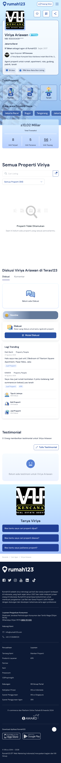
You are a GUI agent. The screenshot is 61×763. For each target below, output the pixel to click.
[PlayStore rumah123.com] (32, 736)
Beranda (5, 557)
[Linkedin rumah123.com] (27, 580)
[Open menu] (57, 4)
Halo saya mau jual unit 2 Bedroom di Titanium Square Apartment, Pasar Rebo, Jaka (29, 360)
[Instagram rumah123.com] (15, 580)
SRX (31, 700)
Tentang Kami (7, 653)
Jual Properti (11, 366)
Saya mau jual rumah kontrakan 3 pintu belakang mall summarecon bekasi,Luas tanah (29, 381)
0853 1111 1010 (26, 620)
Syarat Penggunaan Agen (12, 700)
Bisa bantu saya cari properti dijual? (21, 528)
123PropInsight (8, 678)
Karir (4, 668)
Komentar (19, 276)
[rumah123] (30, 569)
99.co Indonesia (36, 690)
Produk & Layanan (9, 658)
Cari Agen (14, 557)
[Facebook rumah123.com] (4, 580)
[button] (37, 13)
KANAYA (8, 373)
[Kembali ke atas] (54, 729)
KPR (20, 386)
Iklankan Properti (37, 653)
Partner (5, 663)
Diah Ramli (9, 352)
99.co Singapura (37, 695)
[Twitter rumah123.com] (9, 580)
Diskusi (6, 276)
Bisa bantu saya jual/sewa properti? (21, 547)
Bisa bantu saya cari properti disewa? (22, 538)
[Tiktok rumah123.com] (34, 580)
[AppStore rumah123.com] (11, 736)
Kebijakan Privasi (9, 690)
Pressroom (6, 673)
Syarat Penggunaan (10, 695)
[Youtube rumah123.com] (21, 580)
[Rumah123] (14, 4)
